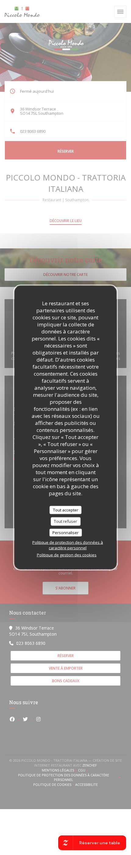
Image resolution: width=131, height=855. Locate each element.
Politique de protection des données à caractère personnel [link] (67, 545)
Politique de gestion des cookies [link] (67, 555)
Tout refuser (65, 521)
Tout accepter (65, 509)
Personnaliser (65, 532)
